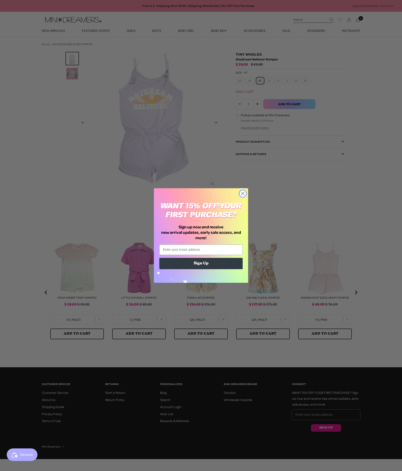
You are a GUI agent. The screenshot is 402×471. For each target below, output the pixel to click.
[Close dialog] (242, 193)
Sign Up (201, 263)
